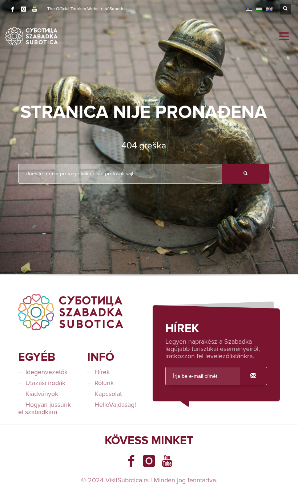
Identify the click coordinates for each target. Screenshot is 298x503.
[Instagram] (23, 9)
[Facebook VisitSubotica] (131, 461)
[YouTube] (34, 9)
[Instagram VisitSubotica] (149, 461)
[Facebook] (12, 9)
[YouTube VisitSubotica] (167, 461)
